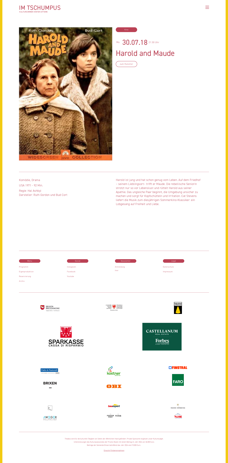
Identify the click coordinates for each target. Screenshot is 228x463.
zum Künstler (126, 64)
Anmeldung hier (120, 269)
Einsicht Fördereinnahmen (114, 450)
